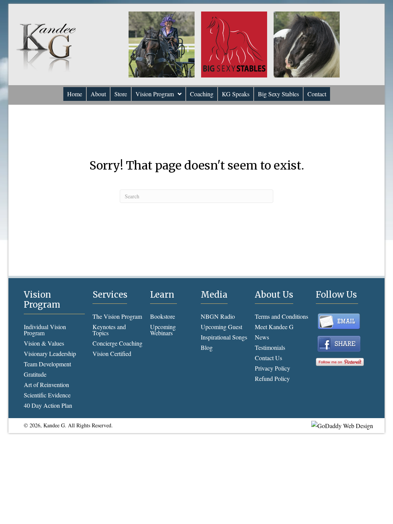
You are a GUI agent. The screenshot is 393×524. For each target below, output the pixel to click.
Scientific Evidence (47, 395)
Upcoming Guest (221, 327)
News (262, 337)
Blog (207, 347)
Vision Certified (111, 353)
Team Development (47, 364)
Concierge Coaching (117, 343)
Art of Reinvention (46, 385)
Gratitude (35, 374)
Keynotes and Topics (109, 330)
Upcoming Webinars (163, 330)
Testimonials (270, 347)
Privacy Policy (272, 368)
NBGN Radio (218, 316)
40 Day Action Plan (48, 405)
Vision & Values (44, 343)
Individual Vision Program (45, 330)
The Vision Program (117, 316)
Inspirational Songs (224, 337)
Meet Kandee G (274, 327)
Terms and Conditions (281, 316)
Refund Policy (272, 378)
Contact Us (268, 358)
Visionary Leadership (50, 353)
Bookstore (162, 316)
